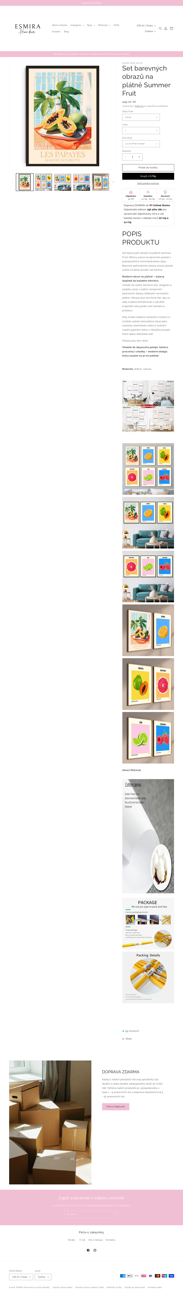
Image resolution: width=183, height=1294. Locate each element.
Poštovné (139, 106)
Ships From (127, 111)
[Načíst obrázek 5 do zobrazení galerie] (100, 182)
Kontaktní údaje (155, 1287)
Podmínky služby (114, 1287)
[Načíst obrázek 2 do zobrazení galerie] (43, 182)
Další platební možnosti (148, 183)
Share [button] (129, 1038)
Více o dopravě (116, 1106)
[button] (77, 25)
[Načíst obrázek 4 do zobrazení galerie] (81, 182)
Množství (126, 151)
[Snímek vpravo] (113, 182)
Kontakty (110, 1239)
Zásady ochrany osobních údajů (89, 1287)
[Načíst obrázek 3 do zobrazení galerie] (62, 182)
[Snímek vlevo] (12, 182)
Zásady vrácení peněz (62, 1287)
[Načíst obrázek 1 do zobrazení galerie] (24, 182)
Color (125, 124)
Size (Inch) (127, 138)
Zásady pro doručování (135, 1287)
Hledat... (72, 1239)
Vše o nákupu (95, 1239)
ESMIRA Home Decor (25, 1287)
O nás (82, 1239)
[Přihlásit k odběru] (115, 1214)
